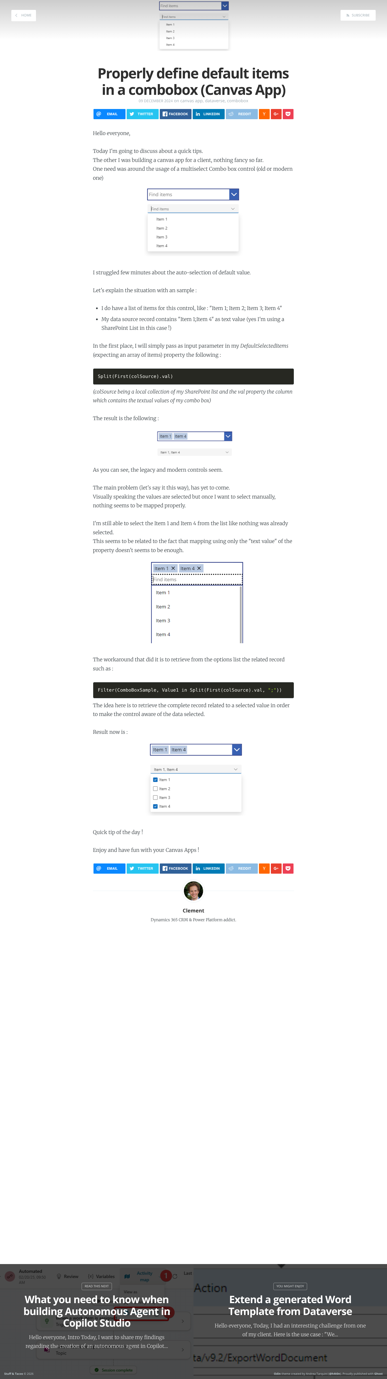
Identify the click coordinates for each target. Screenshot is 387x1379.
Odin (277, 1374)
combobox (237, 101)
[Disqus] (193, 1003)
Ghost (378, 1374)
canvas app (191, 101)
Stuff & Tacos (13, 1374)
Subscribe (360, 15)
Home (25, 15)
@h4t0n (334, 1374)
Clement (193, 910)
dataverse (215, 101)
